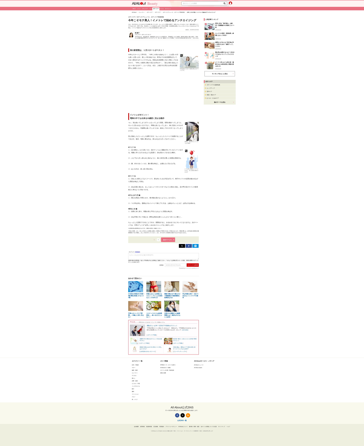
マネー (133, 367)
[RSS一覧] (188, 415)
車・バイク (135, 399)
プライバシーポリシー (171, 426)
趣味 (133, 391)
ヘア (150, 8)
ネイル (162, 8)
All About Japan (198, 367)
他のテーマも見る (219, 102)
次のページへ (167, 240)
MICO (134, 8)
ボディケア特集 (151, 335)
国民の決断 (163, 373)
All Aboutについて (182, 426)
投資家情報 (149, 426)
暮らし (133, 378)
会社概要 (136, 426)
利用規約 (161, 426)
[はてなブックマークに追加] (195, 246)
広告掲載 (155, 426)
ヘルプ (228, 426)
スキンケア (145, 8)
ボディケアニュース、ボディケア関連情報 (174, 12)
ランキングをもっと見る (220, 74)
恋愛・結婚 (135, 381)
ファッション (135, 394)
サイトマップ (221, 426)
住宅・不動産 (135, 365)
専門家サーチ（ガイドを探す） (168, 365)
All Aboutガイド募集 (165, 367)
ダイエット (168, 8)
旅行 (133, 389)
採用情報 (142, 426)
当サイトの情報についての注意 (209, 426)
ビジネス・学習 (136, 383)
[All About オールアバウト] (139, 4)
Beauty (152, 3)
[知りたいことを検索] (225, 3)
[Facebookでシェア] (189, 246)
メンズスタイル (136, 386)
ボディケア (156, 8)
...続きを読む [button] (195, 38)
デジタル (134, 375)
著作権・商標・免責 (194, 426)
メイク (138, 8)
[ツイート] (182, 246)
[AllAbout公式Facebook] (177, 415)
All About (134, 12)
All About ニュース (198, 365)
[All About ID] (230, 4)
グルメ (133, 396)
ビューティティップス (180, 351)
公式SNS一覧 (182, 420)
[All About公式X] (182, 415)
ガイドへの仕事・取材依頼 (167, 370)
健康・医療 (135, 370)
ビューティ (141, 12)
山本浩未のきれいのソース (147, 351)
